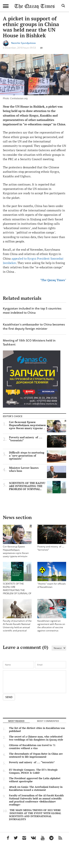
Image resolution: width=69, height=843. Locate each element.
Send (8, 697)
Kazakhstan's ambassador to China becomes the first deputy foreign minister (34, 326)
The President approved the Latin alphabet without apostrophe (34, 780)
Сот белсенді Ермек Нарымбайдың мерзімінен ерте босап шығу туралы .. (27, 425)
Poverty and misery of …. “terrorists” (25, 439)
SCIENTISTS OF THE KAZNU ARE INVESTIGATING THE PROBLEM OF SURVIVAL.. (27, 486)
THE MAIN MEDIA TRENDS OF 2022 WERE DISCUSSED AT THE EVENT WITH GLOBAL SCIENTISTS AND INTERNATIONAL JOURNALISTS (35, 815)
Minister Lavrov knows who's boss (24, 469)
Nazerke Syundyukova (23, 43)
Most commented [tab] (48, 720)
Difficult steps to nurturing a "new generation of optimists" (26, 455)
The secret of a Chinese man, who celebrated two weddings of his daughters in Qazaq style (36, 738)
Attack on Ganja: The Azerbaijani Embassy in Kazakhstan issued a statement (35, 788)
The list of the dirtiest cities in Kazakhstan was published (37, 729)
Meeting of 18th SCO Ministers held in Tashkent (29, 342)
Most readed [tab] (16, 720)
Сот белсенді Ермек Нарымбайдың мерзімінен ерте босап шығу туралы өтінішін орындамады (16, 553)
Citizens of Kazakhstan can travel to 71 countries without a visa (32, 747)
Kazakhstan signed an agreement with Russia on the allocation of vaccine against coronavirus (51, 625)
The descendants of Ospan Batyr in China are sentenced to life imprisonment (36, 755)
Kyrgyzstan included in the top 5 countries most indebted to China (32, 310)
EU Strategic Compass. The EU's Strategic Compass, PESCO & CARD (33, 771)
